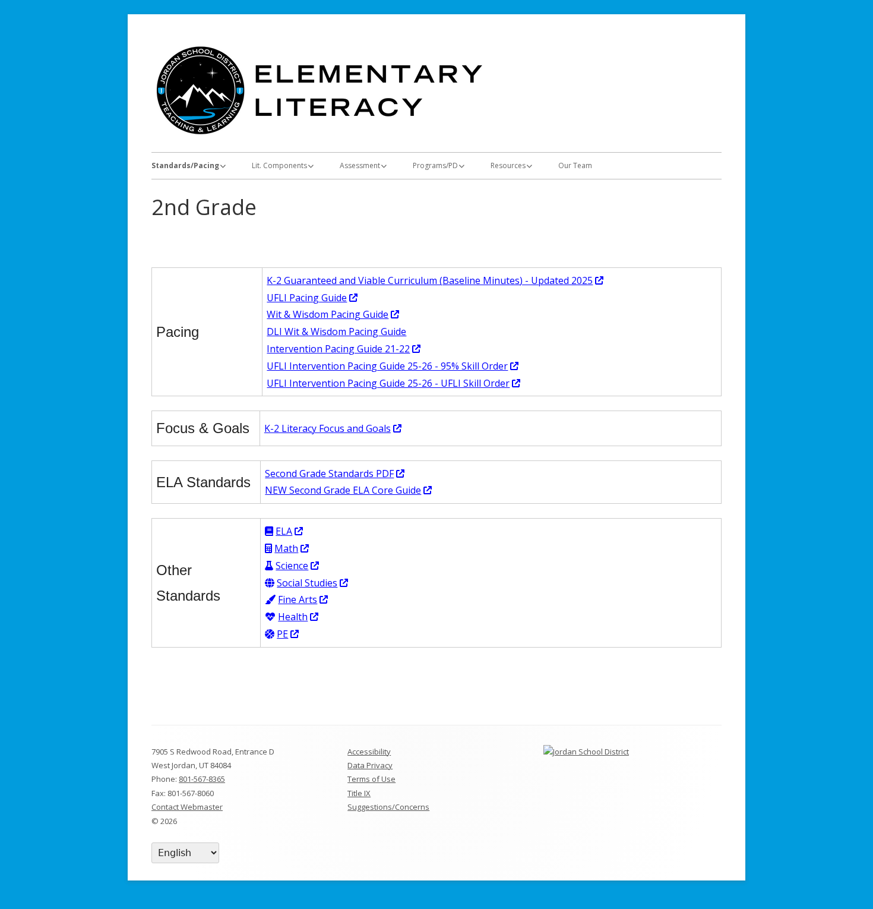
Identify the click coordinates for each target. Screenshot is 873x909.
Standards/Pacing (185, 165)
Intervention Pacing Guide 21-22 (344, 348)
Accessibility (369, 751)
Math (292, 548)
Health (299, 616)
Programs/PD (435, 165)
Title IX (359, 793)
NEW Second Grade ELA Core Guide (349, 490)
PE (288, 633)
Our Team (575, 165)
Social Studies (313, 582)
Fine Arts (303, 599)
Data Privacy (370, 765)
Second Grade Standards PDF (335, 473)
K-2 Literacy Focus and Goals (333, 428)
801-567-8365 (202, 779)
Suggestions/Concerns (388, 806)
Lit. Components (279, 165)
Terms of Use (371, 779)
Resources (508, 165)
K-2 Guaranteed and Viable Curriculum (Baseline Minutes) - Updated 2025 (436, 280)
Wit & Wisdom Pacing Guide (333, 314)
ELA (290, 531)
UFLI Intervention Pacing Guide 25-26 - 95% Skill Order (393, 366)
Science (298, 565)
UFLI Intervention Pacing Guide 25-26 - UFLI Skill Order (394, 383)
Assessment (360, 165)
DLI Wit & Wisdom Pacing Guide (336, 331)
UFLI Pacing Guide (313, 297)
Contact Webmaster (187, 806)
